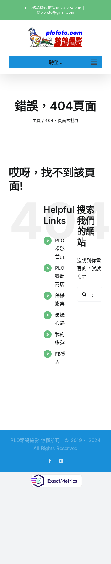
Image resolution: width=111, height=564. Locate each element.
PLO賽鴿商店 (60, 276)
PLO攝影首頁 (60, 248)
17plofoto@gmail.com (55, 12)
